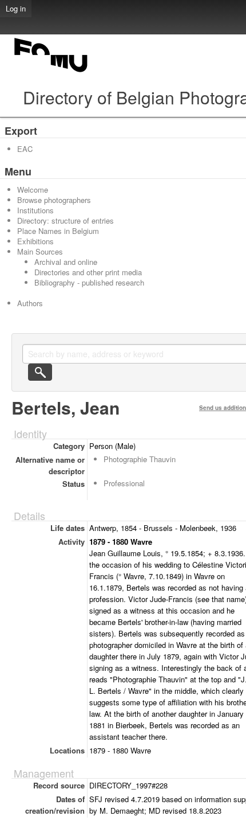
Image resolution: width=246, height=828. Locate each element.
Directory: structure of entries (65, 220)
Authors (30, 303)
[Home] (51, 72)
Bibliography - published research (89, 282)
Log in (16, 8)
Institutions (35, 210)
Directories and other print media (88, 272)
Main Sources (40, 251)
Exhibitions (35, 241)
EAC (25, 148)
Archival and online (65, 261)
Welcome (32, 189)
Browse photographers (54, 199)
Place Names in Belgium (58, 230)
